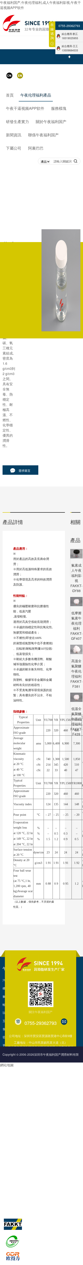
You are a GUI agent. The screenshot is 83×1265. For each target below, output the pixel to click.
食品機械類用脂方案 (16, 1106)
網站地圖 (7, 1065)
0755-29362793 (69, 26)
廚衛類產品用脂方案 (16, 1122)
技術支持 (51, 1082)
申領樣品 (51, 1122)
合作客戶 (36, 1191)
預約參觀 (51, 1114)
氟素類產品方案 (13, 1098)
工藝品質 (8, 1167)
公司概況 (36, 1151)
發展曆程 (36, 1159)
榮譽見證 (36, 1167)
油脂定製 (51, 1090)
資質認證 (36, 1175)
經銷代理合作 (54, 1074)
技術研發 (8, 1151)
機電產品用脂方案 (14, 1082)
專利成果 (36, 1183)
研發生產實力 (14, 1139)
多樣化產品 (52, 1130)
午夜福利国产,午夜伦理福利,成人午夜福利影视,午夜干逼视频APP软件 (40, 5)
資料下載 (51, 1106)
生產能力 (8, 1159)
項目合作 (51, 1098)
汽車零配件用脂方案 (16, 1065)
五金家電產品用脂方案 (17, 1114)
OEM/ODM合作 (55, 1065)
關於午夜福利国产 (45, 1139)
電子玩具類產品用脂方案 (19, 1090)
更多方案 (8, 1130)
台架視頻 (36, 1200)
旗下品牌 (10, 1208)
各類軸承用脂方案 (14, 1074)
